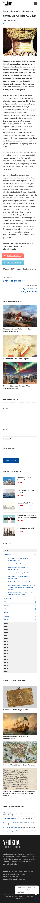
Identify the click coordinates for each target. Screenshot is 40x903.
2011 (6, 665)
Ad (5, 430)
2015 (6, 653)
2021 (6, 635)
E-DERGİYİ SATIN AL (14, 263)
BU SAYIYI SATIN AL (14, 256)
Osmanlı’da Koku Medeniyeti (18, 564)
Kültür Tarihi (19, 11)
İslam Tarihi (8, 11)
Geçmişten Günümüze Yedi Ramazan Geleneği (27, 517)
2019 (6, 641)
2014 (6, 656)
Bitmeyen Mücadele (14, 281)
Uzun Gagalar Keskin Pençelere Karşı (26, 290)
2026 (6, 551)
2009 (6, 671)
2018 (6, 644)
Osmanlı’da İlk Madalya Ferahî (18, 573)
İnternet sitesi (9, 448)
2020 (6, 638)
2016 (6, 650)
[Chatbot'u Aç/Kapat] (36, 898)
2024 (6, 626)
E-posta (7, 439)
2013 (6, 659)
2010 (6, 668)
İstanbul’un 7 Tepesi (25, 503)
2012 (6, 662)
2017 (6, 647)
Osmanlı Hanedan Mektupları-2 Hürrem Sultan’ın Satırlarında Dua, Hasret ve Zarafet (21, 587)
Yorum (6, 408)
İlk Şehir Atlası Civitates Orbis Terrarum (21, 582)
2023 (6, 629)
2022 (6, 632)
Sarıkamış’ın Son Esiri (26, 528)
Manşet (29, 11)
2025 (6, 623)
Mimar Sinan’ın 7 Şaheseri (24, 479)
